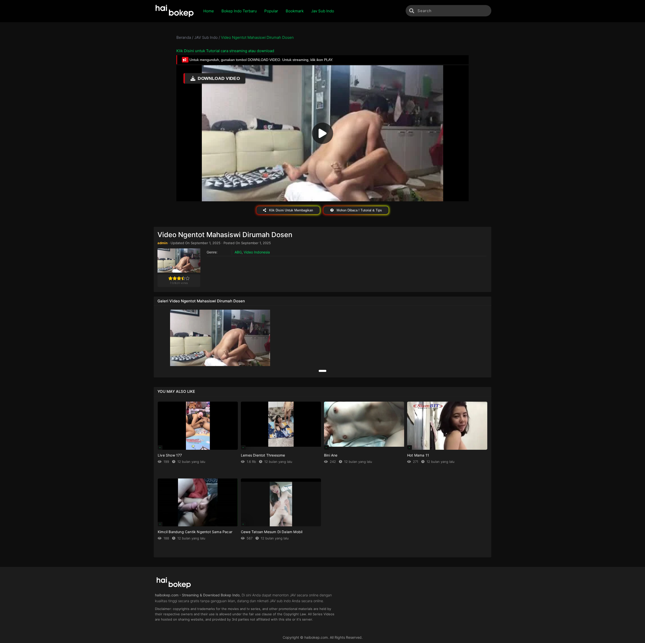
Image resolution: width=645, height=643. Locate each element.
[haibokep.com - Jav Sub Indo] (175, 11)
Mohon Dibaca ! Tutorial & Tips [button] (359, 210)
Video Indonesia (257, 252)
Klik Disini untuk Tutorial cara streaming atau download (225, 50)
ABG (238, 252)
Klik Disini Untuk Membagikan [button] (290, 210)
